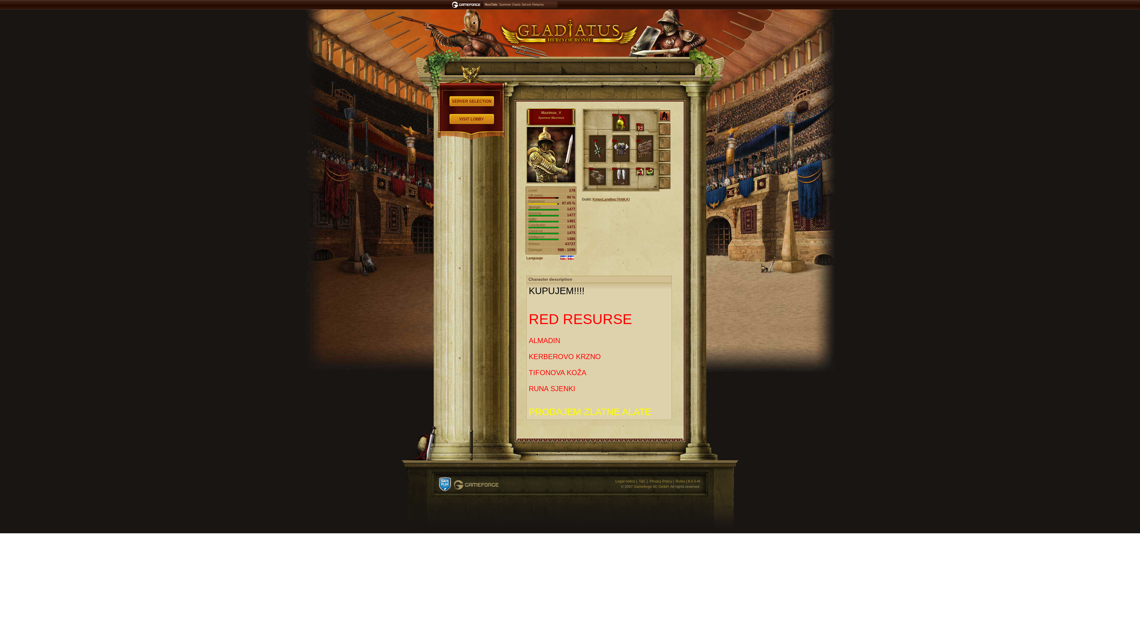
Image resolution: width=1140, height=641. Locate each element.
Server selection (471, 101)
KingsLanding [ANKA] (611, 199)
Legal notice (625, 481)
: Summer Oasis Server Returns (514, 4)
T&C (642, 481)
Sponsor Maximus (551, 117)
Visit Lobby (471, 119)
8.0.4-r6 (694, 481)
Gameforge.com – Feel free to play (467, 4)
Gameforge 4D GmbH (651, 487)
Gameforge (476, 485)
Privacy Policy (661, 481)
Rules (680, 481)
